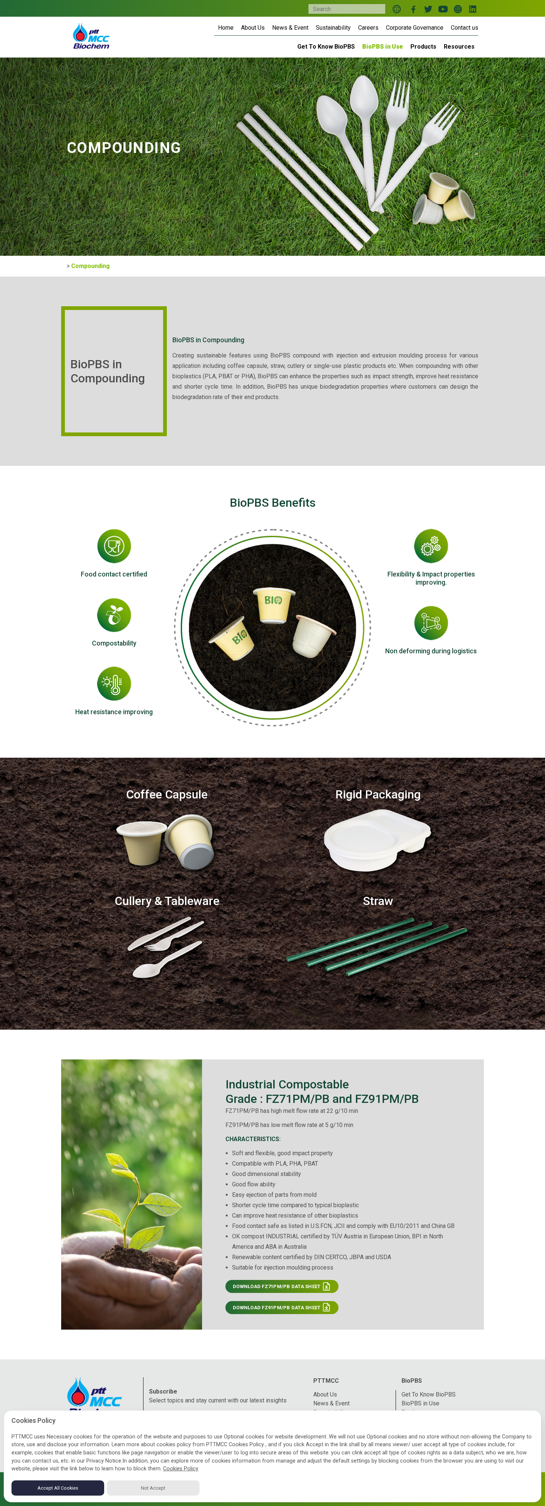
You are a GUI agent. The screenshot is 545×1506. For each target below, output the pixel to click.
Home (226, 27)
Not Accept (153, 1488)
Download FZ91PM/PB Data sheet (277, 1307)
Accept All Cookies (57, 1488)
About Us (253, 27)
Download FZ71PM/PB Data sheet (277, 1286)
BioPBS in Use (420, 1403)
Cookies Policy (180, 1469)
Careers (368, 27)
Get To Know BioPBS (429, 1394)
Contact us (464, 27)
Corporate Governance (414, 27)
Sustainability (333, 27)
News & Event (290, 27)
